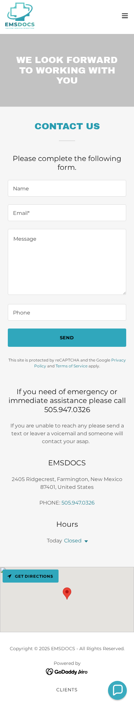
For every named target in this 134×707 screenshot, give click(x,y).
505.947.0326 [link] (78, 503)
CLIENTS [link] (67, 690)
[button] (124, 15)
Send (67, 338)
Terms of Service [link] (71, 365)
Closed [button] (73, 541)
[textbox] (67, 188)
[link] (19, 16)
